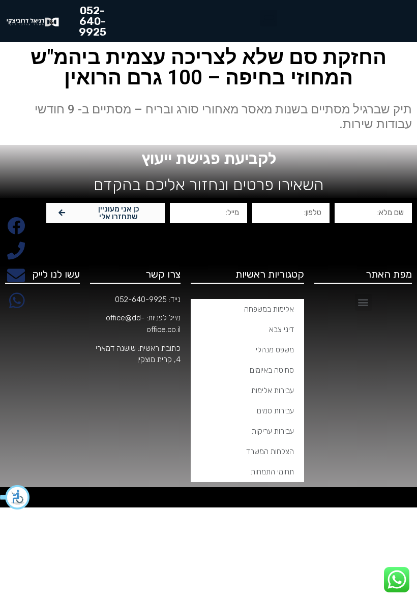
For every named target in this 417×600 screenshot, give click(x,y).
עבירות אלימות (272, 390)
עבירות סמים (275, 410)
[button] (15, 497)
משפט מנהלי (275, 349)
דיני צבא (281, 329)
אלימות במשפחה (269, 309)
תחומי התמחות (272, 471)
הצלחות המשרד (270, 451)
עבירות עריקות (273, 431)
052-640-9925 (141, 299)
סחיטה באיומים (272, 370)
